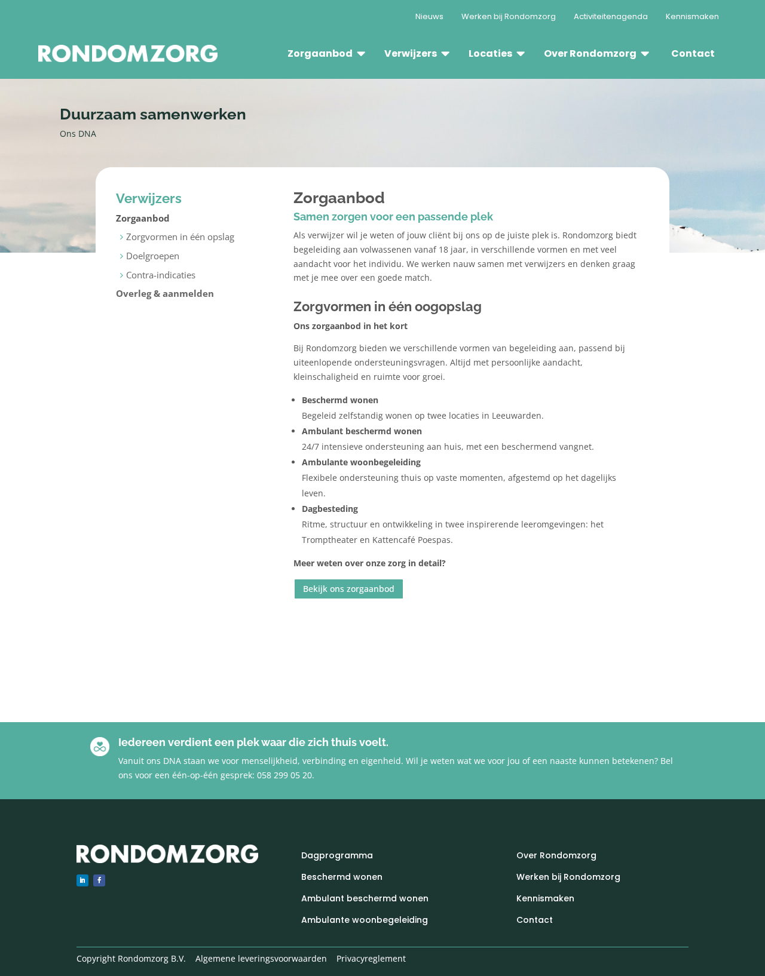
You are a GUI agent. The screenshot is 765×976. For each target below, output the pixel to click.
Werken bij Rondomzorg (568, 877)
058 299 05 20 (284, 775)
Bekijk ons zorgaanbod (348, 588)
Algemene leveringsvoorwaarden (261, 958)
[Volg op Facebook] (99, 880)
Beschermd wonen (341, 877)
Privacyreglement (371, 958)
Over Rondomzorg (556, 855)
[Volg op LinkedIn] (82, 880)
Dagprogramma (337, 855)
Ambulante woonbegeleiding (364, 920)
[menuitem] (429, 16)
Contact (534, 920)
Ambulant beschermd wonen (365, 898)
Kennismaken (545, 898)
